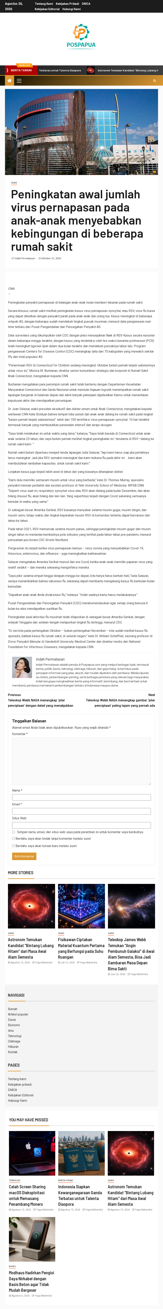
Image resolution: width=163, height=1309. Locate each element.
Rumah (12, 1009)
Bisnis (12, 1266)
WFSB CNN (136, 485)
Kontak (12, 1052)
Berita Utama (65, 1180)
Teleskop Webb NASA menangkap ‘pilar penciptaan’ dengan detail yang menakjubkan (40, 700)
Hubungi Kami (71, 9)
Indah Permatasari (25, 258)
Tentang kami (44, 3)
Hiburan (13, 1047)
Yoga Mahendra (43, 962)
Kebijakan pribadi (67, 3)
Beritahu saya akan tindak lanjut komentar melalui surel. (53, 838)
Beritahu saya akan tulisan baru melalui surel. (46, 846)
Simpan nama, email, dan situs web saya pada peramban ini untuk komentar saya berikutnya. (80, 832)
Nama (17, 790)
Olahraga (14, 1041)
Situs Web (19, 818)
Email (17, 804)
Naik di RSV (114, 335)
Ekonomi (14, 1025)
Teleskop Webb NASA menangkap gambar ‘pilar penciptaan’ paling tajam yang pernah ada (120, 700)
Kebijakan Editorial (47, 9)
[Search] (154, 80)
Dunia (12, 1020)
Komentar (20, 734)
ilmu (11, 1031)
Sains (14, 183)
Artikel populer (18, 1014)
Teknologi (14, 1036)
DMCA (86, 3)
